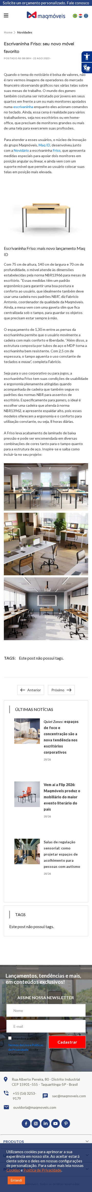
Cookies (13, 1170)
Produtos (13, 1141)
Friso (57, 150)
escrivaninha (23, 106)
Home (8, 32)
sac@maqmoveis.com (69, 1096)
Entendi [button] (16, 1180)
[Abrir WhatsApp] (79, 1179)
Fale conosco (78, 3)
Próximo (57, 690)
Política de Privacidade (42, 1170)
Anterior (34, 690)
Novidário (21, 150)
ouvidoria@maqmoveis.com (34, 1107)
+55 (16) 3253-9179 (24, 1096)
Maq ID (44, 145)
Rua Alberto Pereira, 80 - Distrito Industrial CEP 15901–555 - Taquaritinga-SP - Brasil (46, 1081)
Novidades (24, 32)
